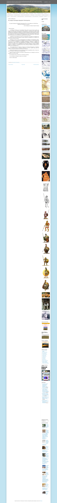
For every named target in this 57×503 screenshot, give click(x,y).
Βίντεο (35, 13)
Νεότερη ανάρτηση (10, 64)
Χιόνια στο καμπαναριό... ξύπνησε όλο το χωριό (47, 493)
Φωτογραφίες (31, 13)
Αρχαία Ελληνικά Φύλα (20, 16)
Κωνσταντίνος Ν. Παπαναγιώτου (15, 62)
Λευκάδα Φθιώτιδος (44, 354)
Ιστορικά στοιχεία (15, 13)
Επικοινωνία (41, 16)
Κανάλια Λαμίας (44, 355)
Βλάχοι (8, 16)
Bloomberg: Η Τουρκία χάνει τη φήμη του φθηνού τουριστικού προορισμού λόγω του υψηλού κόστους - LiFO (45, 394)
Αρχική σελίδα (9, 13)
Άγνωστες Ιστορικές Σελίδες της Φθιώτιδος (45, 362)
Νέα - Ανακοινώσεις (35, 16)
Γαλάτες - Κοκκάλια (13, 16)
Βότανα (45, 13)
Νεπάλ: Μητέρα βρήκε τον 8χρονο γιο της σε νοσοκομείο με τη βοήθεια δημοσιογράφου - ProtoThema (45, 401)
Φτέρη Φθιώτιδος (44, 353)
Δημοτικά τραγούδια (40, 13)
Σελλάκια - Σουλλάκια (22, 13)
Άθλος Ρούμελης (44, 359)
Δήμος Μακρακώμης (44, 352)
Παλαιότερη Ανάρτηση (36, 64)
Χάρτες (27, 13)
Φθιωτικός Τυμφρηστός (45, 360)
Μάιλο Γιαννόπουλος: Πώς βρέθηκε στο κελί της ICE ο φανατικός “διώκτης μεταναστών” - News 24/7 (45, 397)
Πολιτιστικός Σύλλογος (28, 16)
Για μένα (45, 16)
